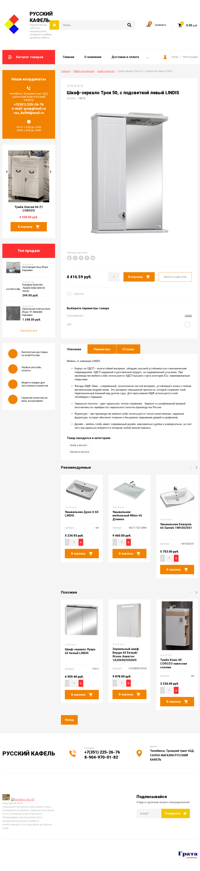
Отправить (172, 813)
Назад (69, 720)
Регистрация (190, 56)
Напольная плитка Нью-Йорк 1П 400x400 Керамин (36, 312)
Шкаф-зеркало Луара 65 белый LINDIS (80, 651)
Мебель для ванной (83, 71)
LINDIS (188, 315)
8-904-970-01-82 (101, 757)
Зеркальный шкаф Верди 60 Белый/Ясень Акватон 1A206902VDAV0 (125, 654)
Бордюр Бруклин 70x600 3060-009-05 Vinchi (33, 287)
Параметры (102, 349)
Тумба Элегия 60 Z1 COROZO (28, 208)
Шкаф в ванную (105, 71)
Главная (65, 71)
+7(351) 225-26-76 (102, 752)
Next (50, 171)
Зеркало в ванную (79, 452)
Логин (174, 56)
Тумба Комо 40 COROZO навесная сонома (173, 663)
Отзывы (128, 349)
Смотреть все (28, 330)
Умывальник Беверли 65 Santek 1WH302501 (176, 526)
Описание (74, 349)
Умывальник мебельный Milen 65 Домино (127, 515)
